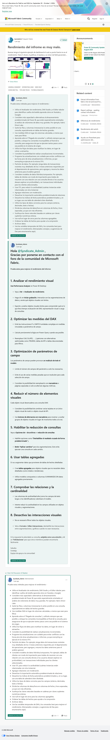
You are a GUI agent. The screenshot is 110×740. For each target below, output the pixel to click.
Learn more (76, 30)
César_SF (95, 143)
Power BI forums (28, 24)
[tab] (88, 84)
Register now (7, 11)
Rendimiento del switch (89, 129)
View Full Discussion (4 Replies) (17, 573)
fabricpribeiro (96, 105)
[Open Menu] (103, 24)
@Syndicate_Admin (31, 251)
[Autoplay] (86, 84)
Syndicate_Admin (21, 98)
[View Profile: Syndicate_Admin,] (13, 99)
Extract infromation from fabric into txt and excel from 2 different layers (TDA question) (91, 100)
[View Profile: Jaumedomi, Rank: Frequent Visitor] (10, 40)
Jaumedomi (18, 39)
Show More (14, 82)
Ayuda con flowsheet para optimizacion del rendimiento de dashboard (91, 138)
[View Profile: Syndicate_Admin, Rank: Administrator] (10, 580)
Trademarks (104, 731)
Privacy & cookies (82, 731)
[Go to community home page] (18, 18)
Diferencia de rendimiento (90, 121)
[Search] (88, 18)
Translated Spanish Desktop (42, 24)
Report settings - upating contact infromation (90, 111)
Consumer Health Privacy (29, 735)
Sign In (102, 19)
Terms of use (94, 731)
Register (94, 19)
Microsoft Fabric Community (13, 24)
